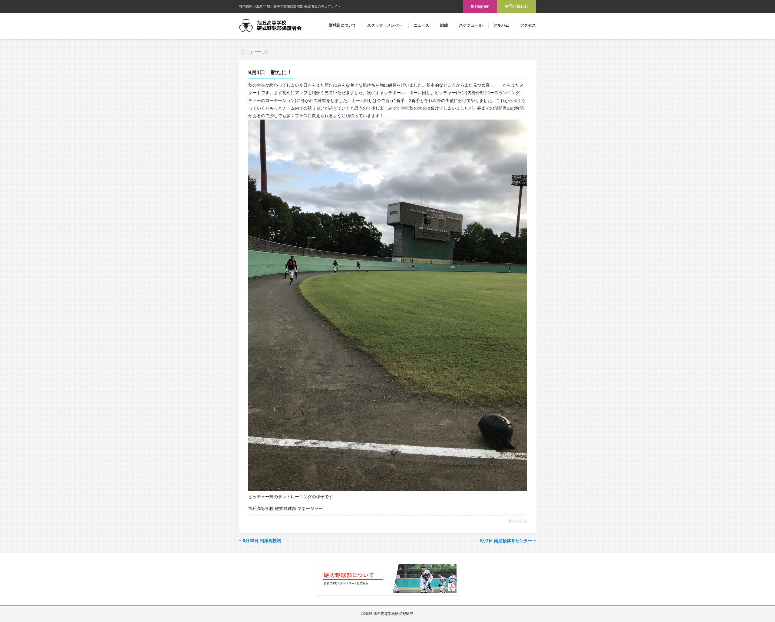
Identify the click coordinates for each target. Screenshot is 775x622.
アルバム (501, 25)
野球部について (342, 25)
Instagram (480, 6)
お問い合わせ (516, 6)
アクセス (528, 25)
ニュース (421, 25)
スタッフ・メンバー (385, 25)
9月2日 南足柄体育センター (508, 540)
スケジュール (471, 25)
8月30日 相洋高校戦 (260, 540)
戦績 (444, 25)
